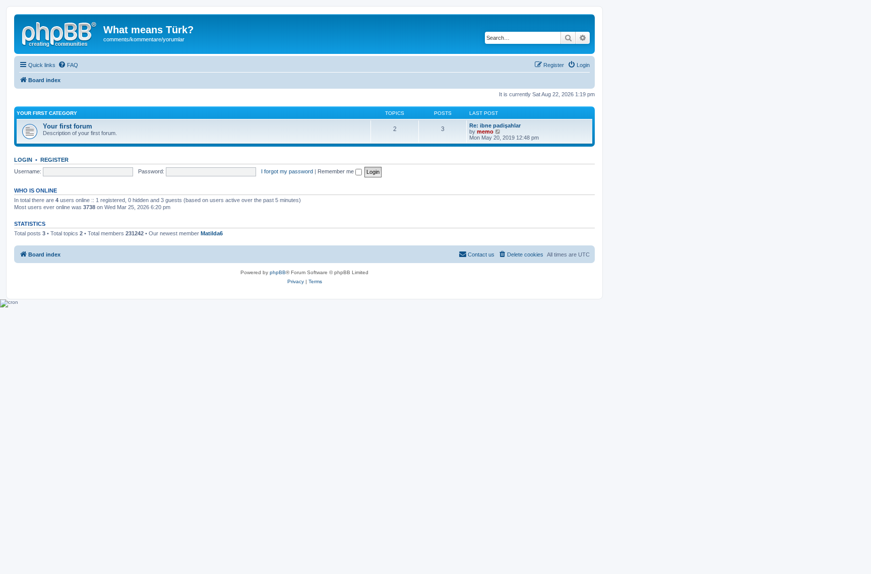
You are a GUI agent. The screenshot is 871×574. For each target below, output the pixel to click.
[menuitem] (68, 65)
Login (23, 160)
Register (54, 160)
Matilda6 (212, 233)
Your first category (47, 113)
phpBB (278, 272)
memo (485, 132)
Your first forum (67, 126)
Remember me (336, 171)
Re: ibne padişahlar (495, 125)
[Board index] (60, 33)
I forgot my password (287, 171)
